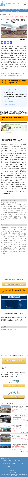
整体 (26, 17)
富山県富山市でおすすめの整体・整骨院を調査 (20, 445)
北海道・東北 (7, 461)
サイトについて (14, 470)
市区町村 (14, 409)
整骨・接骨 (17, 447)
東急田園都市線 (10, 17)
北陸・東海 (6, 463)
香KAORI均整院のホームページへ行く (14, 284)
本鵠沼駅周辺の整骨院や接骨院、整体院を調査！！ (20, 425)
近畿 (14, 463)
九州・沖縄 (6, 466)
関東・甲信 (17, 461)
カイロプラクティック (21, 409)
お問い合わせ (14, 472)
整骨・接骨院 (19, 17)
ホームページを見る (14, 386)
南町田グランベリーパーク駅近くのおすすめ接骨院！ (20, 435)
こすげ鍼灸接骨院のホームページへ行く (14, 361)
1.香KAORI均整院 (8, 101)
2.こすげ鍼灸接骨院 (9, 105)
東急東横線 (14, 419)
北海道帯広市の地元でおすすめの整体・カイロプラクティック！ (20, 406)
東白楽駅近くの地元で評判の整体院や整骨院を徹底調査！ (20, 416)
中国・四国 (21, 463)
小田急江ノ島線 (15, 430)
